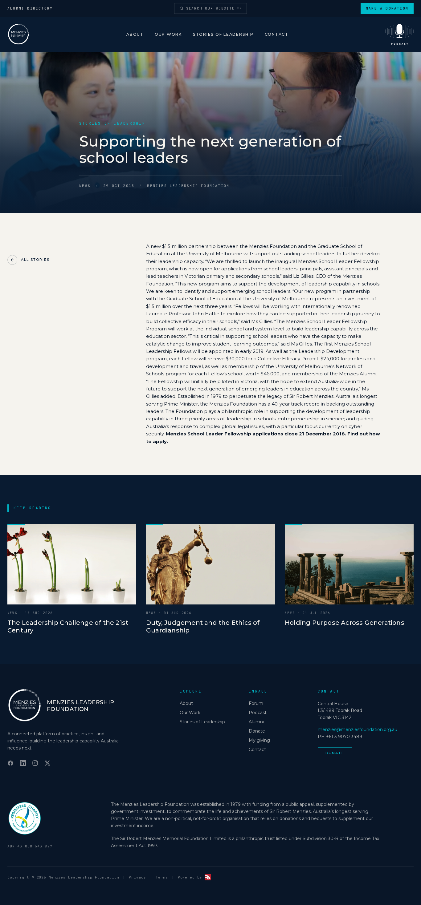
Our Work (168, 34)
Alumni (256, 722)
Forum (256, 703)
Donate (257, 731)
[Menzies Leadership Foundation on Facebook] (10, 763)
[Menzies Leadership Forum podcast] (399, 34)
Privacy (137, 877)
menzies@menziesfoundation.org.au (357, 729)
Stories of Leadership (223, 34)
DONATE (334, 753)
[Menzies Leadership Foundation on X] (47, 763)
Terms (162, 877)
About (135, 34)
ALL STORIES (35, 259)
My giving (259, 740)
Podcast (258, 712)
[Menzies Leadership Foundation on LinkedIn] (23, 763)
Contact (276, 34)
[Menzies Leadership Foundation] (18, 34)
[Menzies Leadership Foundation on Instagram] (35, 763)
